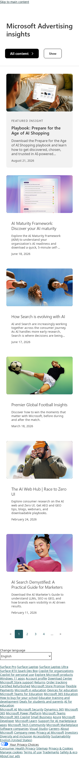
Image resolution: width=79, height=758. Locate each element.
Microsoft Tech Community (27, 725)
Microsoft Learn (26, 721)
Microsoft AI (8, 709)
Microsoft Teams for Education (21, 694)
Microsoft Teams (54, 713)
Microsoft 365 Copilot (15, 717)
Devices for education (62, 690)
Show (52, 53)
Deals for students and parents (41, 702)
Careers (54, 729)
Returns (40, 682)
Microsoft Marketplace (62, 725)
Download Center (60, 678)
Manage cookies (11, 752)
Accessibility (41, 736)
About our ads (10, 756)
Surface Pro (8, 667)
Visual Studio (38, 729)
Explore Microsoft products (54, 675)
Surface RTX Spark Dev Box (19, 671)
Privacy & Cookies (61, 748)
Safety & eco (68, 752)
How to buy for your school (19, 698)
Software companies (14, 729)
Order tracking (56, 682)
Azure (57, 717)
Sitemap (42, 748)
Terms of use (33, 752)
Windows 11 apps (12, 678)
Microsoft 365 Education (61, 694)
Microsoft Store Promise (48, 686)
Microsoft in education (30, 690)
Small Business (41, 717)
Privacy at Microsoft (50, 732)
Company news (25, 732)
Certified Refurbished (15, 686)
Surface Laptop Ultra (53, 667)
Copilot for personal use (17, 675)
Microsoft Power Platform (24, 713)
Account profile (36, 678)
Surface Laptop (27, 667)
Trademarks (51, 752)
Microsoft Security (30, 709)
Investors (71, 732)
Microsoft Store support (16, 682)
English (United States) (16, 740)
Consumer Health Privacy (17, 748)
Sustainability (60, 736)
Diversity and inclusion (16, 736)
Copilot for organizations (56, 671)
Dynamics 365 (54, 709)
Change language (12, 650)
